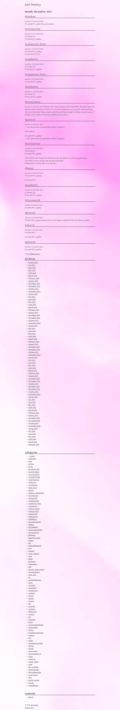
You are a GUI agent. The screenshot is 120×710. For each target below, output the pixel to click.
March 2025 (32, 307)
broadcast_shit (33, 469)
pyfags (30, 630)
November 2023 (34, 350)
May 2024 (31, 334)
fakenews (31, 535)
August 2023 (33, 357)
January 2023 (33, 376)
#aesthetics (31, 59)
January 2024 (33, 344)
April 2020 (32, 439)
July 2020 (31, 431)
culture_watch (33, 509)
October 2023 (33, 352)
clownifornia (33, 496)
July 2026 (31, 265)
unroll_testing (33, 680)
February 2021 (33, 413)
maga (30, 583)
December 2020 (34, 418)
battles (31, 464)
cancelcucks (32, 485)
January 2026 (33, 281)
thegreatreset (33, 670)
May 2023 (31, 365)
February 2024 (33, 342)
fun (29, 543)
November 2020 (34, 421)
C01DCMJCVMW (34, 477)
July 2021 (31, 400)
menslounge (33, 591)
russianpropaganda (35, 643)
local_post (32, 575)
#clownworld (32, 200)
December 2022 (34, 379)
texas (30, 664)
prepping (31, 620)
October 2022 (33, 384)
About (30, 697)
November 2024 (34, 318)
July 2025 (31, 297)
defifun (31, 525)
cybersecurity (33, 512)
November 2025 (34, 286)
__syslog (31, 456)
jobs (29, 567)
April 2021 (32, 408)
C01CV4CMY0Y (33, 475)
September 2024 (34, 323)
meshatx (31, 593)
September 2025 (34, 292)
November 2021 (34, 389)
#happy (29, 168)
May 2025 (31, 302)
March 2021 (32, 410)
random (31, 635)
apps (30, 461)
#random (30, 16)
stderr (30, 657)
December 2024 (34, 315)
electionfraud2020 (35, 530)
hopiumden (32, 564)
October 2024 (33, 321)
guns (30, 556)
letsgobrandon (33, 572)
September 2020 (34, 426)
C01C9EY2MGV (33, 472)
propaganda (33, 628)
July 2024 (31, 328)
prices (30, 622)
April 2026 (32, 273)
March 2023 (32, 371)
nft (29, 604)
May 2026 (31, 270)
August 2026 (33, 263)
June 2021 (32, 402)
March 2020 (32, 442)
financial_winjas (34, 538)
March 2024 (32, 339)
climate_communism (36, 493)
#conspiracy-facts (35, 44)
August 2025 (33, 294)
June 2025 (32, 299)
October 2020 (33, 423)
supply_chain (33, 662)
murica (31, 599)
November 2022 (34, 381)
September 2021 (34, 394)
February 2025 (33, 310)
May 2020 (31, 437)
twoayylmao (33, 675)
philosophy (32, 612)
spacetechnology (34, 654)
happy (30, 559)
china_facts (32, 488)
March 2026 (32, 276)
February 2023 (33, 373)
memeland (32, 588)
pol (29, 617)
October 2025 (33, 289)
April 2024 (32, 336)
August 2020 (33, 429)
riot (29, 638)
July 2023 (31, 360)
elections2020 (33, 533)
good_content (33, 554)
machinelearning (34, 580)
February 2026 (33, 278)
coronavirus (32, 506)
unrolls (31, 683)
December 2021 (34, 387)
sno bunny (33, 5)
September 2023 (34, 355)
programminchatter (35, 625)
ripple (30, 641)
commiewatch (33, 501)
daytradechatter (34, 522)
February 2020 (33, 445)
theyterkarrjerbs (34, 672)
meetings (31, 585)
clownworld (32, 498)
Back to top (29, 708)
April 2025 (32, 305)
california (32, 483)
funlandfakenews (34, 546)
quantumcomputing (35, 633)
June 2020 (32, 434)
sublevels (31, 659)
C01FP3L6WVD (33, 480)
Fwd (29, 548)
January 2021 (33, 416)
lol (29, 577)
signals (31, 649)
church (31, 490)
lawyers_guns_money (36, 570)
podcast (31, 614)
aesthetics (32, 459)
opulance (31, 609)
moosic (31, 596)
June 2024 (32, 331)
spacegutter (33, 651)
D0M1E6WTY (33, 517)
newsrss (31, 601)
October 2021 (33, 392)
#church (30, 225)
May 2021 (31, 405)
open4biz (31, 606)
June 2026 (32, 268)
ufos (30, 678)
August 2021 (33, 397)
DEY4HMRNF (33, 527)
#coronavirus (32, 29)
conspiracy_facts (34, 504)
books (30, 467)
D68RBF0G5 (32, 519)
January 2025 (33, 313)
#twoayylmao (32, 101)
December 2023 (34, 347)
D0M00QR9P (33, 514)
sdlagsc (31, 646)
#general (30, 119)
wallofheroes (33, 686)
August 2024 (33, 326)
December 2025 (34, 284)
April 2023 (32, 368)
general (31, 551)
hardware (32, 562)
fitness (30, 541)
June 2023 (32, 363)
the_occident (33, 667)
